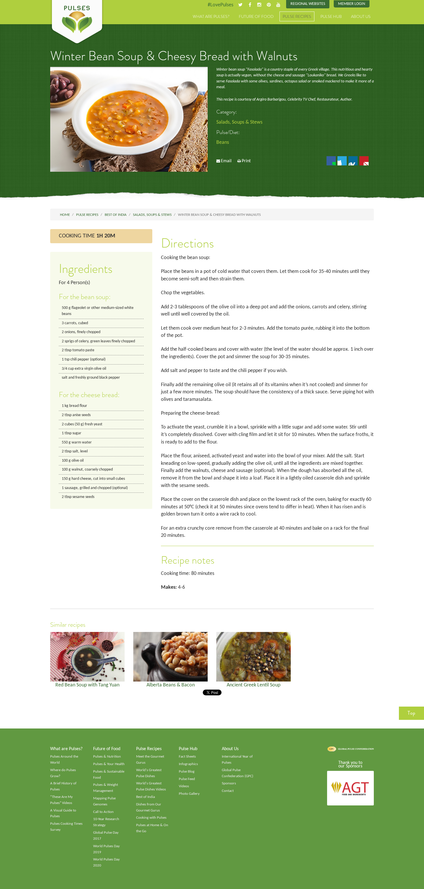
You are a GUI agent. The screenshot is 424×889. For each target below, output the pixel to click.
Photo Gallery (189, 794)
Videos (184, 786)
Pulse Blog (186, 771)
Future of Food (256, 16)
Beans (222, 142)
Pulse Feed (187, 779)
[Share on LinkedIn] (353, 160)
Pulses (77, 22)
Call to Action (103, 812)
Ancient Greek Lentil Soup (253, 685)
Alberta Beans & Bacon (171, 685)
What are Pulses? (211, 16)
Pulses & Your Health (109, 764)
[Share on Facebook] (331, 160)
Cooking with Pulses (151, 818)
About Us (361, 16)
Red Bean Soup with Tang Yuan (87, 685)
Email (226, 161)
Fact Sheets (187, 756)
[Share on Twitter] (342, 160)
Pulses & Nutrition (107, 756)
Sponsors (229, 783)
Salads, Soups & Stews (239, 122)
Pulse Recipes (297, 16)
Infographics (188, 764)
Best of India (145, 797)
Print (246, 161)
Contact (228, 791)
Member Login (351, 4)
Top (411, 712)
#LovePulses (220, 5)
